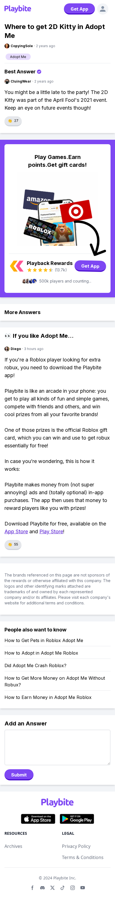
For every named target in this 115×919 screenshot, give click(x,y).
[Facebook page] (32, 888)
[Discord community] (42, 888)
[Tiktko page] (62, 888)
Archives (13, 846)
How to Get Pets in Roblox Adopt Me (43, 640)
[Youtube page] (82, 888)
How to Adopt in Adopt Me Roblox (41, 653)
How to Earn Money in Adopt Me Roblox (48, 697)
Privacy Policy (76, 846)
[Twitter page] (52, 888)
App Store (16, 531)
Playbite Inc (64, 878)
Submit (19, 775)
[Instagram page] (72, 888)
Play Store (51, 531)
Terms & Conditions (83, 857)
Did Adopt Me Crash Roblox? (35, 665)
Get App (79, 9)
